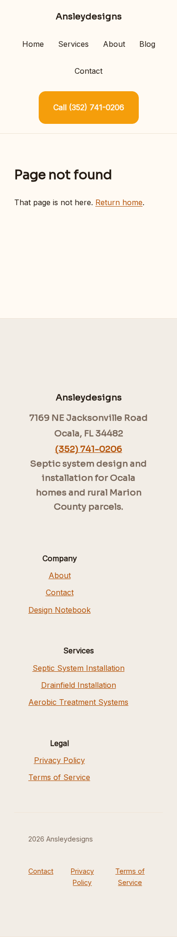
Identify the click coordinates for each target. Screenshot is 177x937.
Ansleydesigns (89, 16)
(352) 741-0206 (88, 448)
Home (33, 44)
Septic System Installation (79, 668)
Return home (119, 202)
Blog (147, 44)
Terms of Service (59, 777)
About (114, 44)
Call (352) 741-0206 (88, 107)
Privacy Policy (59, 760)
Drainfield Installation (78, 685)
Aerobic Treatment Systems (78, 702)
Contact (88, 71)
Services (73, 44)
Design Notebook (59, 610)
